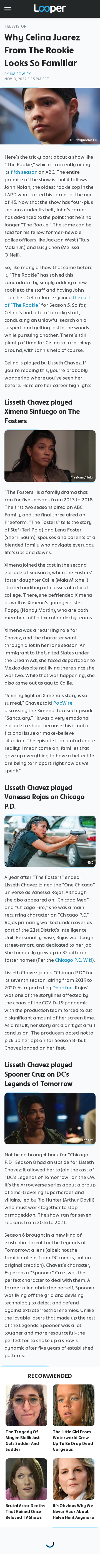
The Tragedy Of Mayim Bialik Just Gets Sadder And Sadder (23, 1440)
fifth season (24, 172)
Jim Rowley (20, 74)
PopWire (62, 703)
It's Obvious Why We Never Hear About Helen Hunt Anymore (73, 1511)
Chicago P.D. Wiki (73, 960)
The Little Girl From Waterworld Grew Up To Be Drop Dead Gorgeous (73, 1440)
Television (15, 26)
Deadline (62, 987)
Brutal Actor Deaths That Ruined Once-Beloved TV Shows (25, 1511)
